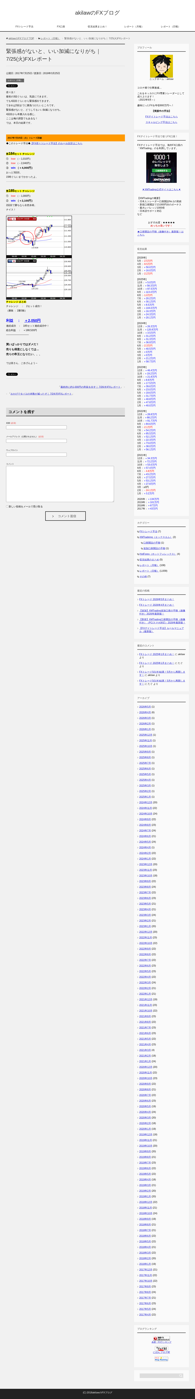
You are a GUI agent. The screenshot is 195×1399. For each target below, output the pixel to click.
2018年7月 (145, 1230)
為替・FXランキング (161, 1342)
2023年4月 (145, 909)
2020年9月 (145, 1084)
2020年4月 (145, 1112)
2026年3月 (145, 718)
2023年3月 (145, 915)
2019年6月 (145, 1168)
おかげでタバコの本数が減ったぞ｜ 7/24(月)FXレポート (41, 393)
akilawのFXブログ (97, 13)
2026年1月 (145, 729)
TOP (21, 38)
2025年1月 (145, 796)
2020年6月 (145, 1100)
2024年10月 (145, 813)
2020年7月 (145, 1095)
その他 (143, 576)
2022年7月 (145, 960)
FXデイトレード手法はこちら (161, 116)
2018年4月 (145, 1247)
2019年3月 (145, 1185)
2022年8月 (145, 954)
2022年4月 (145, 977)
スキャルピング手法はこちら (161, 122)
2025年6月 (145, 768)
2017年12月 (145, 1269)
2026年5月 (145, 706)
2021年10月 (145, 1010)
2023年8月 (145, 887)
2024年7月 (145, 830)
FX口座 (61, 26)
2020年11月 (145, 1072)
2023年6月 (145, 898)
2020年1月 (145, 1129)
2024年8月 (145, 825)
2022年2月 (145, 988)
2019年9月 (145, 1151)
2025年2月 (145, 791)
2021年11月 (145, 1005)
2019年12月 (145, 1134)
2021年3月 (145, 1050)
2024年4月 (145, 847)
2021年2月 (145, 1055)
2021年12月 (145, 999)
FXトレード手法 (24, 26)
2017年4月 (145, 1314)
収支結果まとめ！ (97, 26)
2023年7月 (145, 892)
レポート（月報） (134, 26)
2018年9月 (145, 1219)
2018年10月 (145, 1213)
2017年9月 (145, 1286)
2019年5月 (145, 1174)
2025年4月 (145, 780)
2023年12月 (145, 864)
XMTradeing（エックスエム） (156, 537)
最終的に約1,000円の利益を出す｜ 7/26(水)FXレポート (90, 387)
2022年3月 (145, 982)
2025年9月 (145, 751)
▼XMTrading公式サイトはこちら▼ (161, 189)
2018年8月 (145, 1224)
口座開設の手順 (151, 542)
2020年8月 (145, 1089)
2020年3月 (145, 1117)
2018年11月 (145, 1207)
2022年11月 (145, 937)
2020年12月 (145, 1067)
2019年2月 (145, 1191)
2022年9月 (145, 948)
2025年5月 (145, 774)
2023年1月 (145, 926)
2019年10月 (145, 1145)
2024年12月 (145, 802)
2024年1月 (145, 858)
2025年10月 (145, 746)
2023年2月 (145, 920)
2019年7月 (145, 1162)
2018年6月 (145, 1236)
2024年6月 (145, 836)
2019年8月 (145, 1157)
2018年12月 (145, 1202)
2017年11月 (145, 1275)
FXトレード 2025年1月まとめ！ (156, 654)
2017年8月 (145, 1292)
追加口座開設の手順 (154, 548)
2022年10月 (145, 943)
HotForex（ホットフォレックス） (158, 554)
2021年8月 (145, 1022)
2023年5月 (145, 903)
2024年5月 (145, 842)
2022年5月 (145, 971)
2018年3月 (145, 1252)
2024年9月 (145, 819)
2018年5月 (145, 1241)
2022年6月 (145, 965)
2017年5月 (145, 1309)
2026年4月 (145, 712)
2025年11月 (145, 740)
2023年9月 (145, 881)
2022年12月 (145, 932)
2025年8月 (145, 757)
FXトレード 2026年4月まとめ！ (156, 605)
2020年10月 (145, 1078)
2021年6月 (145, 1033)
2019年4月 (145, 1179)
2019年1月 (145, 1196)
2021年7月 (145, 1027)
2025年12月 (145, 735)
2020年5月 (145, 1106)
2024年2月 (145, 853)
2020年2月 (145, 1123)
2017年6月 (145, 1303)
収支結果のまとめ (149, 559)
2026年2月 (145, 723)
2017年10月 (145, 1281)
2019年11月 (145, 1140)
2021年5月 (145, 1039)
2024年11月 (145, 808)
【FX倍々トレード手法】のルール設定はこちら (56, 143)
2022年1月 (145, 994)
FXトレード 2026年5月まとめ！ (156, 599)
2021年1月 (145, 1061)
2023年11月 (145, 870)
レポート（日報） (170, 26)
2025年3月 (145, 785)
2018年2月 (145, 1258)
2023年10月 (145, 875)
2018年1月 (145, 1264)
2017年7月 (145, 1297)
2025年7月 (145, 763)
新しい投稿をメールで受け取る (26, 506)
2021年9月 (145, 1016)
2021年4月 (145, 1044)
